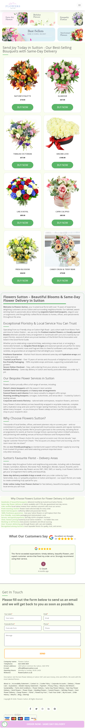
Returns (13, 695)
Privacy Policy (53, 686)
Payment (43, 686)
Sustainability (8, 688)
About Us (7, 683)
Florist (31, 692)
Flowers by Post (41, 692)
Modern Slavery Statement (28, 686)
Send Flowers (16, 690)
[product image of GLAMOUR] (62, 75)
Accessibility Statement (20, 683)
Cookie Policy (45, 683)
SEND (42, 653)
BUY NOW (22, 107)
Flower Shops (27, 690)
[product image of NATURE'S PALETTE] (22, 75)
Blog (19, 695)
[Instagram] (42, 709)
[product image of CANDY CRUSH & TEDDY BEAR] (62, 249)
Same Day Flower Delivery (54, 688)
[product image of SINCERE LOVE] (62, 133)
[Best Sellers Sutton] (28, 34)
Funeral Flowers (54, 690)
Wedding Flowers (40, 690)
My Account (67, 692)
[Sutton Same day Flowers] (15, 18)
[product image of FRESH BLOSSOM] (22, 249)
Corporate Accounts (59, 683)
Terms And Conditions (23, 688)
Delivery (70, 683)
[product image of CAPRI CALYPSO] (62, 191)
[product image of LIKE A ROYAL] (22, 191)
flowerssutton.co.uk (25, 672)
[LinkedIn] (48, 709)
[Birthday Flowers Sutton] (42, 18)
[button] (5, 559)
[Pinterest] (54, 709)
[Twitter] (36, 709)
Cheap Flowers (22, 692)
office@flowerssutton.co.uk (28, 668)
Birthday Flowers (67, 690)
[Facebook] (30, 709)
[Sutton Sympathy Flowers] (70, 18)
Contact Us (34, 683)
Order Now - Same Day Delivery (46, 724)
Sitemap (26, 695)
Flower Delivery (38, 688)
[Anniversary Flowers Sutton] (70, 34)
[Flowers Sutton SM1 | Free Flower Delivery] (12, 5)
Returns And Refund (67, 686)
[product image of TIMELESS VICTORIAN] (22, 133)
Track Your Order (54, 692)
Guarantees (13, 686)
